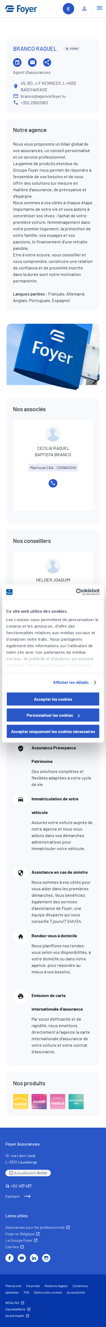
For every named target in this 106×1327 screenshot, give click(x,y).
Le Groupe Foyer (18, 1240)
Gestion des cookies (48, 1292)
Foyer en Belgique (20, 1233)
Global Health (14, 1315)
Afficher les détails (71, 682)
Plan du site (13, 1286)
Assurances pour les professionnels (35, 1227)
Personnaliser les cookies (50, 715)
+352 (21, 1186)
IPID (26, 1292)
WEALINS (12, 1302)
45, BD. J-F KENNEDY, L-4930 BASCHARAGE (48, 86)
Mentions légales (56, 1286)
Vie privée (33, 1286)
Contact (12, 1196)
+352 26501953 (34, 102)
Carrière (12, 1246)
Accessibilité (76, 1292)
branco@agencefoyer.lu (43, 96)
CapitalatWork (15, 1309)
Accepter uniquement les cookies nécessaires (53, 731)
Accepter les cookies (53, 698)
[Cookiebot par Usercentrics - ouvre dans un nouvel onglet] (76, 592)
